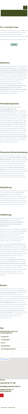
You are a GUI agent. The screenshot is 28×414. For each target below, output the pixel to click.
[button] (14, 44)
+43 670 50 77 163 (7, 383)
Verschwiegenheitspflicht (8, 349)
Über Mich (24, 13)
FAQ (26, 15)
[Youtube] (2, 395)
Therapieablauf (5, 339)
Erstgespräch (5, 336)
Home (25, 11)
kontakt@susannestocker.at (10, 386)
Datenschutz (11, 407)
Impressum (4, 407)
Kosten (3, 342)
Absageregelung (5, 346)
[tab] (14, 336)
